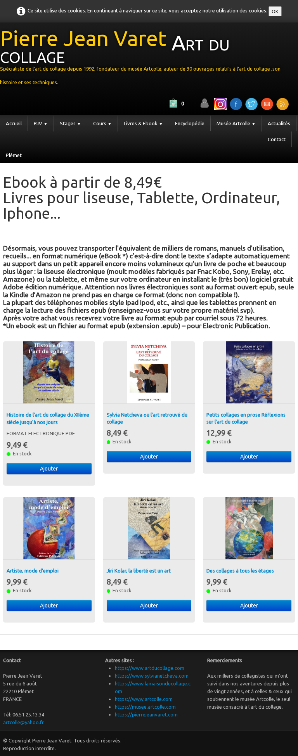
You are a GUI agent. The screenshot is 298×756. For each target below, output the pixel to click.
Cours (102, 123)
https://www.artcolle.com (144, 699)
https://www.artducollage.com (149, 668)
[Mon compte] (204, 103)
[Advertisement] (94, 231)
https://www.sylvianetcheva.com (152, 675)
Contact (277, 139)
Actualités (279, 123)
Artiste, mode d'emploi (33, 570)
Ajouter (49, 468)
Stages (70, 123)
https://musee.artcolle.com (145, 706)
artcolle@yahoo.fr (23, 722)
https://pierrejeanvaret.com (146, 714)
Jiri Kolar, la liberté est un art (139, 570)
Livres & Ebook (143, 123)
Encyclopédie (189, 123)
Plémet (14, 155)
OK (275, 11)
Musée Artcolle (236, 123)
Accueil (14, 123)
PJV (41, 123)
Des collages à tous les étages (240, 570)
